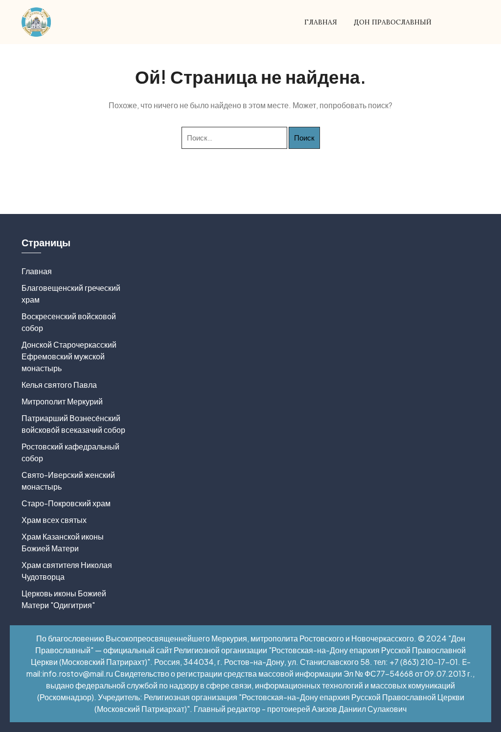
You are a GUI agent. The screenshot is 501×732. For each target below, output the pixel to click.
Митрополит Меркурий (62, 401)
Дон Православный (393, 22)
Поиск (304, 137)
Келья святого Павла (59, 384)
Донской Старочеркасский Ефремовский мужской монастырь (69, 356)
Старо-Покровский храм (66, 503)
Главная (320, 22)
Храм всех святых (54, 520)
